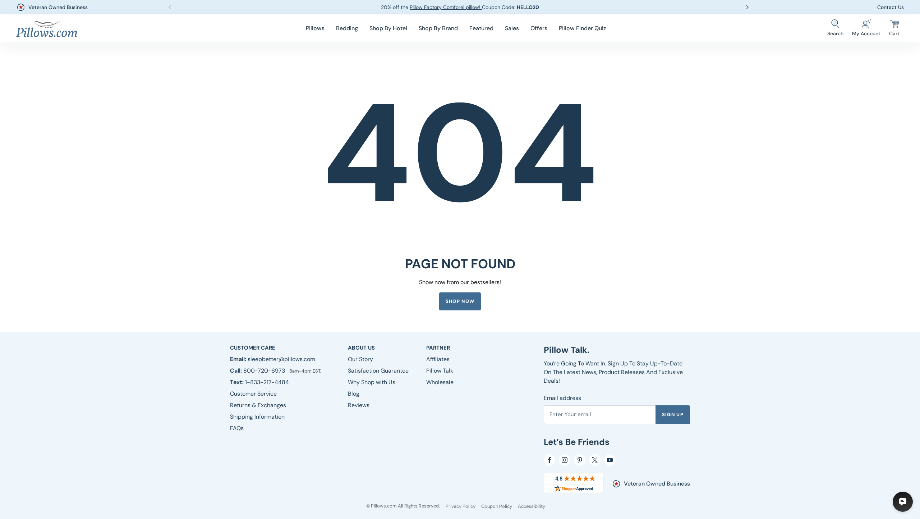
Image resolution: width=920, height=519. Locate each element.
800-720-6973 (264, 370)
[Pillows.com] (46, 28)
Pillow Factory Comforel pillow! (446, 7)
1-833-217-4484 (267, 382)
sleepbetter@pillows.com (281, 359)
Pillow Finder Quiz (582, 28)
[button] (315, 28)
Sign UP (673, 414)
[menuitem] (315, 28)
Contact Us (890, 7)
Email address (562, 398)
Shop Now (460, 301)
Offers (538, 28)
